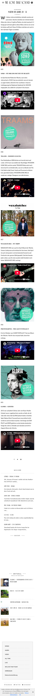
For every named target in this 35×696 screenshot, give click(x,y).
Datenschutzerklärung (11, 675)
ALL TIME (7, 658)
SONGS (7, 646)
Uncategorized (17, 9)
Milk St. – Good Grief (17, 591)
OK (20, 694)
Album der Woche (11, 428)
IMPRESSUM (8, 671)
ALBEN (7, 650)
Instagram (27, 684)
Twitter (18, 684)
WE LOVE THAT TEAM (11, 667)
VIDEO (7, 654)
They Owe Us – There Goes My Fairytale (21, 608)
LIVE (6, 662)
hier (17, 83)
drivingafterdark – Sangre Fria (19, 602)
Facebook (8, 684)
